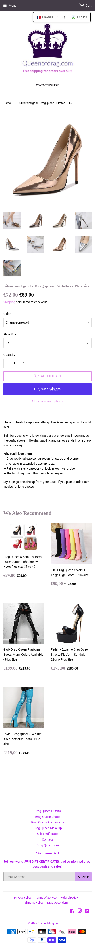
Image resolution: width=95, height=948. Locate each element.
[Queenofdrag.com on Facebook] (72, 911)
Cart (88, 5)
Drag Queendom (47, 845)
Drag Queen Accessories (47, 822)
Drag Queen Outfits (47, 811)
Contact (47, 839)
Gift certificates (47, 834)
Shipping (9, 302)
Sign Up (83, 877)
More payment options (47, 401)
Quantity (9, 354)
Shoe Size (9, 334)
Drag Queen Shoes (47, 817)
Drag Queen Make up (47, 828)
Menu (13, 5)
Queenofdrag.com (49, 923)
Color (7, 314)
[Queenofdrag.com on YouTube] (87, 911)
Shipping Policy (33, 902)
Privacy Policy (22, 897)
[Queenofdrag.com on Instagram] (80, 911)
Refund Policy (69, 897)
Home (7, 103)
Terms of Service (46, 897)
